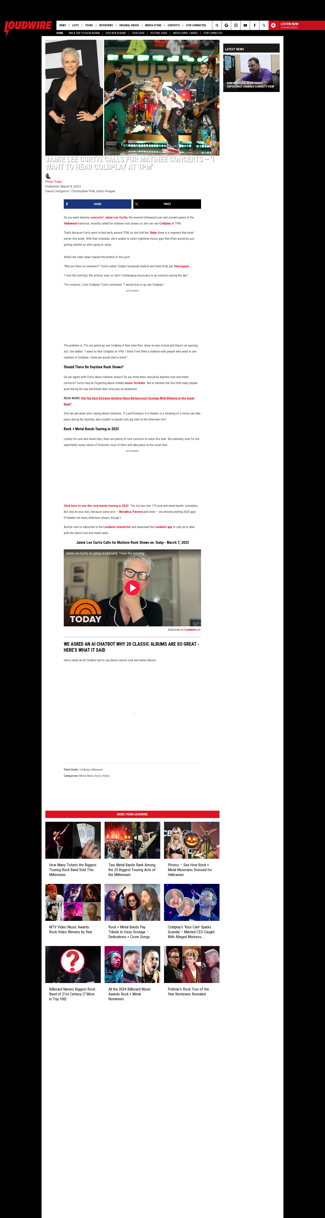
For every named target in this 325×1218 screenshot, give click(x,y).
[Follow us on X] (264, 25)
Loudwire (190, 629)
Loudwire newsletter (117, 527)
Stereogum (181, 266)
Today (153, 232)
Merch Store (153, 25)
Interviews (106, 25)
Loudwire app (163, 527)
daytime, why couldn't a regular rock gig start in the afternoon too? (125, 419)
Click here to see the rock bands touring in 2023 (96, 506)
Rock (98, 775)
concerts (96, 217)
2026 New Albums (116, 33)
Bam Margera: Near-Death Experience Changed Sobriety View (250, 84)
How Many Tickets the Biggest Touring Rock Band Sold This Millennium (72, 870)
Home (59, 33)
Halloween (97, 769)
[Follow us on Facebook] (254, 25)
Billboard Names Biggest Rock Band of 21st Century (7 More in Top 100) (72, 994)
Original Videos (129, 25)
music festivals (135, 383)
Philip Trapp (53, 181)
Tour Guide (138, 33)
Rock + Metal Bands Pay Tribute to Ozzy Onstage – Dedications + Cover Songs (129, 932)
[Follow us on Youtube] (245, 25)
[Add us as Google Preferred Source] (226, 25)
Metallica (125, 512)
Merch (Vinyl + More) (185, 33)
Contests (174, 25)
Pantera (138, 512)
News (62, 25)
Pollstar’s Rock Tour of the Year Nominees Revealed (188, 991)
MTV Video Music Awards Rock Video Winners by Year (70, 929)
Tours (89, 25)
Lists (75, 25)
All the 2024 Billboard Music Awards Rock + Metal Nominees (129, 994)
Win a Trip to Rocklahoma (84, 33)
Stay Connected (213, 33)
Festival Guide (158, 33)
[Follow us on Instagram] (235, 25)
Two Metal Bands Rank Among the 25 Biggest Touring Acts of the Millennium (132, 870)
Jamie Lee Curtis (116, 217)
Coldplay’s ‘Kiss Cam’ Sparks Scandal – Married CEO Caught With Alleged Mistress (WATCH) (191, 932)
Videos (106, 775)
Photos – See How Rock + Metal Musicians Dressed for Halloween (190, 870)
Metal (82, 775)
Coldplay (165, 223)
